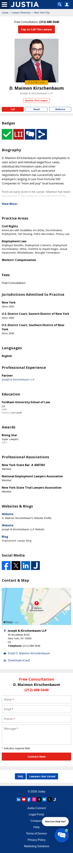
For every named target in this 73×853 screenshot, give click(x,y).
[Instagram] (34, 799)
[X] (49, 799)
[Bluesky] (44, 799)
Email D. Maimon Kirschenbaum (29, 653)
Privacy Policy (37, 839)
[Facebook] (29, 799)
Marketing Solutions (36, 846)
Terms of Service (36, 833)
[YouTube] (24, 799)
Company (36, 820)
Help (36, 827)
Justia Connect (36, 808)
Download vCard (19, 660)
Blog (5, 537)
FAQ (20, 776)
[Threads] (39, 799)
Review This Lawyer (36, 100)
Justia (5, 12)
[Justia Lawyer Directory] (54, 799)
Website (7, 514)
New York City (42, 12)
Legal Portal (36, 814)
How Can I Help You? (55, 821)
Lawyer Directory (21, 12)
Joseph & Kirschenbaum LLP (36, 93)
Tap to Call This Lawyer (36, 29)
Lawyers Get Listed (42, 776)
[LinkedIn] (18, 799)
